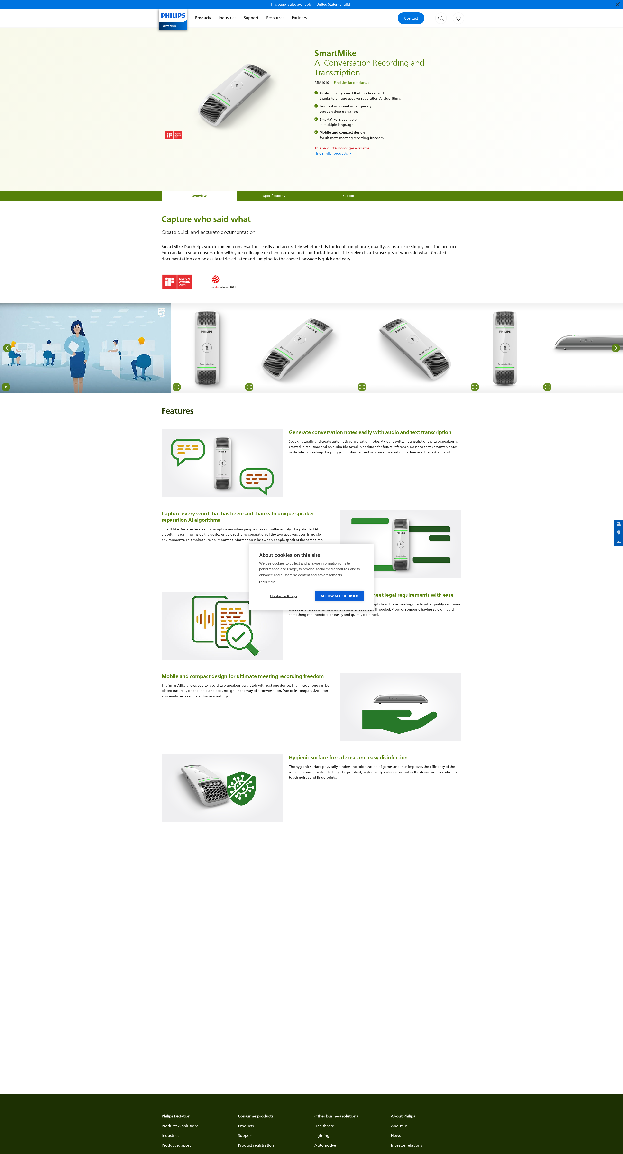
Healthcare (324, 1125)
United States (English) (334, 4)
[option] (85, 348)
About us (399, 1125)
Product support (176, 1145)
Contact (411, 18)
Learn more (267, 582)
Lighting (322, 1135)
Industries (227, 17)
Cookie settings (283, 596)
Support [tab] (349, 196)
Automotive (325, 1145)
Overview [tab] (199, 196)
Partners (299, 17)
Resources (275, 17)
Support (251, 17)
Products (203, 17)
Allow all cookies (339, 596)
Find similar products (350, 82)
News (396, 1135)
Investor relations (406, 1145)
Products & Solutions (180, 1125)
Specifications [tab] (274, 196)
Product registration (256, 1145)
